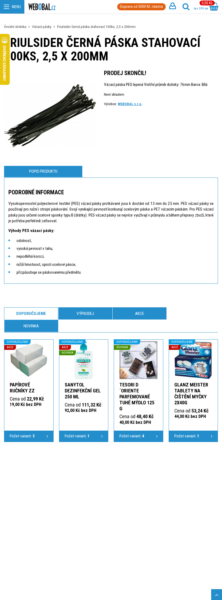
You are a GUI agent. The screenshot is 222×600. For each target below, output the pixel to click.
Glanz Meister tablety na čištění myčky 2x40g (191, 393)
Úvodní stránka (15, 26)
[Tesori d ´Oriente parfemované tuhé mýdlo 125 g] (138, 360)
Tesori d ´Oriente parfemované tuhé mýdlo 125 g (136, 396)
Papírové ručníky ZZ (22, 387)
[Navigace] (12, 7)
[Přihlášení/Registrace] (172, 7)
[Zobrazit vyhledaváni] (186, 7)
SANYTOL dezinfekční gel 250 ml (83, 390)
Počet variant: (22, 436)
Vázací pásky (41, 26)
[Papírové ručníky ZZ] (29, 360)
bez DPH (199, 8)
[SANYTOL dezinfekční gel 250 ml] (84, 360)
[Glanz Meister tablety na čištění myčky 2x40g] (193, 360)
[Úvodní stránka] (42, 7)
